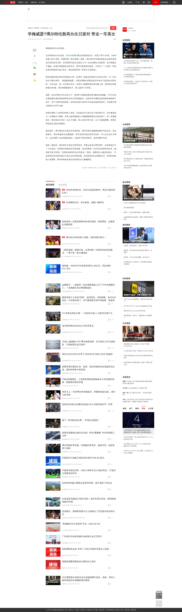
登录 (156, 2)
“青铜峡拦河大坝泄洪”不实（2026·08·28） (82, 524)
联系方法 (83, 610)
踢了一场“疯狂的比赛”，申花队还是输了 (80, 420)
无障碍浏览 (34, 2)
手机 (143, 408)
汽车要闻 (126, 323)
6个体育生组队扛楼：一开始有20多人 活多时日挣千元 (87, 313)
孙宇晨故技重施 (129, 207)
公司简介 (77, 610)
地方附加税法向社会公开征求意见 (78, 326)
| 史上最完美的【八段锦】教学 (135, 388)
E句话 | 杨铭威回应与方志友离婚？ (135, 203)
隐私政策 (101, 610)
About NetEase (69, 610)
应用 (26, 2)
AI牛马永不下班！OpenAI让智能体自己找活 (138, 306)
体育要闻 (126, 40)
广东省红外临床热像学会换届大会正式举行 (82, 536)
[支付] (144, 2)
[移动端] (123, 2)
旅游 (124, 408)
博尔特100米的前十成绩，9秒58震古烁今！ (86, 237)
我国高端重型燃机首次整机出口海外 (79, 561)
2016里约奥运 (45, 28)
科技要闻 (126, 278)
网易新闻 (130, 28)
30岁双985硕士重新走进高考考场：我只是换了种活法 (87, 483)
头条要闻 (126, 124)
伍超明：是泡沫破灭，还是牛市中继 (135, 245)
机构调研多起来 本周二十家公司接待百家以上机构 (85, 549)
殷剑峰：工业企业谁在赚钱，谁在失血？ (137, 257)
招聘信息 (89, 610)
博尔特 (69, 55)
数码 (137, 408)
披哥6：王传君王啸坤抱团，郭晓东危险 (137, 212)
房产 (130, 408)
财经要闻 (126, 225)
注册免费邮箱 (164, 2)
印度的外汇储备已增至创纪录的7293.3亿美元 (83, 458)
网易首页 (20, 2)
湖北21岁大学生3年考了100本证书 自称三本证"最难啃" (87, 354)
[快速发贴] (34, 50)
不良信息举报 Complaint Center (115, 610)
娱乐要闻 (126, 182)
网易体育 (36, 28)
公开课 (150, 408)
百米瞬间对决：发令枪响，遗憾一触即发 (85, 202)
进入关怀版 (41, 2)
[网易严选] (137, 2)
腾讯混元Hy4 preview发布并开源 (134, 311)
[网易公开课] (130, 2)
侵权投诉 (133, 610)
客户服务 (95, 610)
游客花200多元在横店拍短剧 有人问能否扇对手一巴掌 (87, 404)
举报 (114, 39)
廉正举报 (127, 610)
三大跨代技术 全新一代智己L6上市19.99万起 (138, 351)
